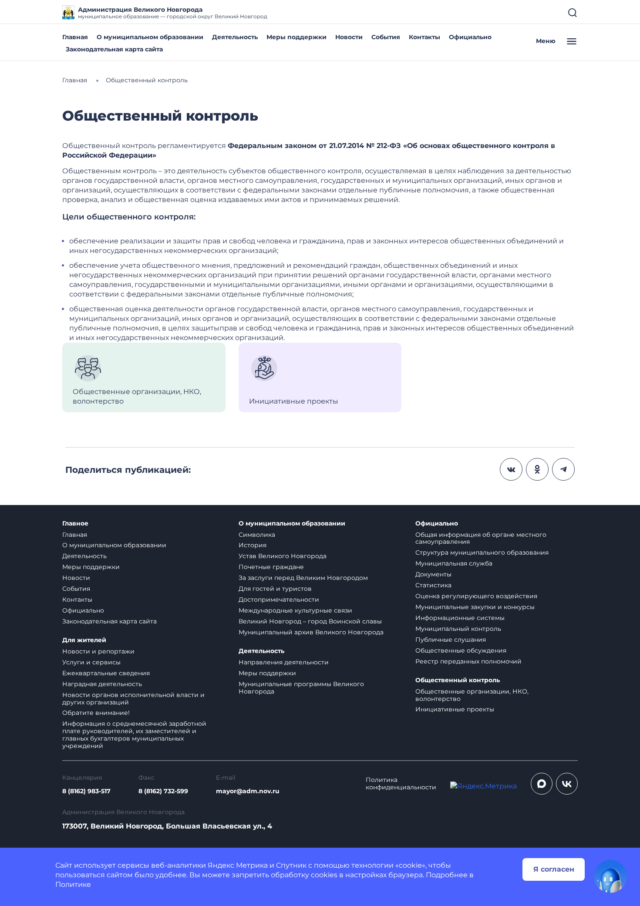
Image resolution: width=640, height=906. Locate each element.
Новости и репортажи (98, 651)
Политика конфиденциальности (401, 783)
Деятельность (235, 37)
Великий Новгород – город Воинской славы (310, 621)
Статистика (433, 585)
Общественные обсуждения (460, 650)
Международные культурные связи (295, 610)
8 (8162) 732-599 (163, 791)
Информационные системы (460, 618)
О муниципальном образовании (150, 37)
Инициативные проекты (454, 709)
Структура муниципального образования (482, 552)
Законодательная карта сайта (114, 49)
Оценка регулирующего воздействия (476, 596)
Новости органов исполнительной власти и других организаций (133, 698)
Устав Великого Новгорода (283, 556)
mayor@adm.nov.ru (248, 791)
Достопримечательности (279, 599)
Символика (257, 535)
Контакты (424, 37)
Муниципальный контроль (458, 629)
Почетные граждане (271, 567)
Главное (75, 523)
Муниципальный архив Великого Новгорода (311, 632)
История (252, 545)
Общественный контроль (457, 680)
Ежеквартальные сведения (106, 673)
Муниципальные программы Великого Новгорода (301, 687)
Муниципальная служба (453, 563)
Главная (75, 37)
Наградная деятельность (102, 684)
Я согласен (553, 869)
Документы (433, 574)
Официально (470, 37)
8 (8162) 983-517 (86, 791)
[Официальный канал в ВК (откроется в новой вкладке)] (567, 784)
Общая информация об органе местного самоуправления (480, 538)
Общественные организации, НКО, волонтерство (472, 695)
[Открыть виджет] (610, 876)
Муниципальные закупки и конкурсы (475, 607)
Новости (349, 37)
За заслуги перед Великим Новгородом (303, 578)
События (385, 37)
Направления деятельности (284, 662)
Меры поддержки (296, 37)
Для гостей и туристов (275, 589)
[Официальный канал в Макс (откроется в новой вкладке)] (541, 784)
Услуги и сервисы (91, 662)
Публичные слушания (450, 639)
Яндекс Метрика (238, 865)
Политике (73, 884)
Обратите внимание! (96, 713)
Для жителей (84, 640)
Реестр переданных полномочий (468, 661)
